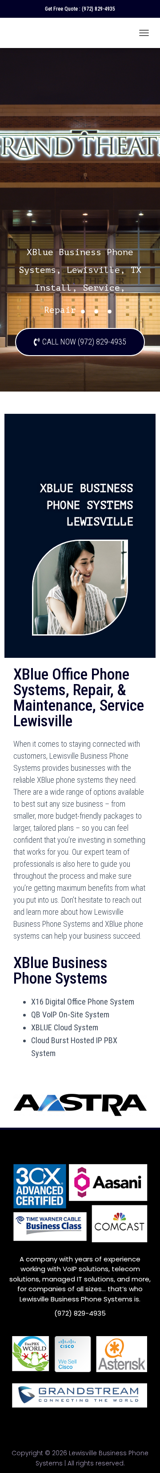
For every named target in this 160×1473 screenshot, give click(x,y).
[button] (80, 342)
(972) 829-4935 (98, 9)
